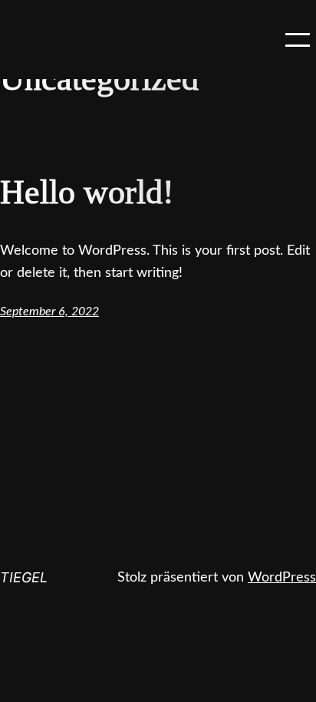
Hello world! (87, 192)
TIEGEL (24, 577)
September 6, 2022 (49, 311)
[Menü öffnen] (297, 39)
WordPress (282, 578)
